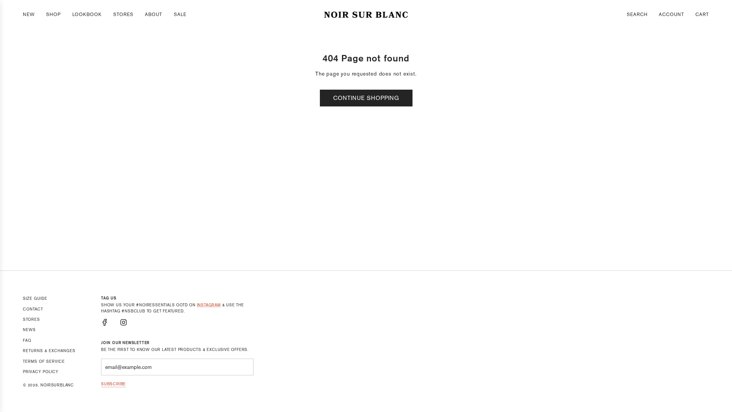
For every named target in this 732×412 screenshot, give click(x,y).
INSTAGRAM (209, 305)
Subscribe (113, 384)
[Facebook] (104, 322)
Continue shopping (366, 98)
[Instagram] (123, 322)
